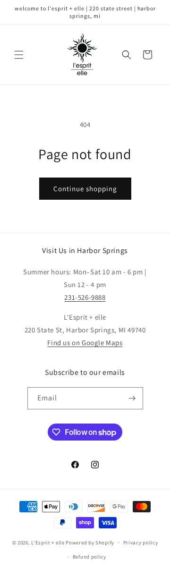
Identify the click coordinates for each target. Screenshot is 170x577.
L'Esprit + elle (48, 542)
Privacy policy (140, 542)
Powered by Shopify (90, 542)
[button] (18, 54)
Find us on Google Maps (84, 342)
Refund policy (89, 556)
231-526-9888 (84, 297)
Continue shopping (85, 188)
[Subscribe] (132, 398)
